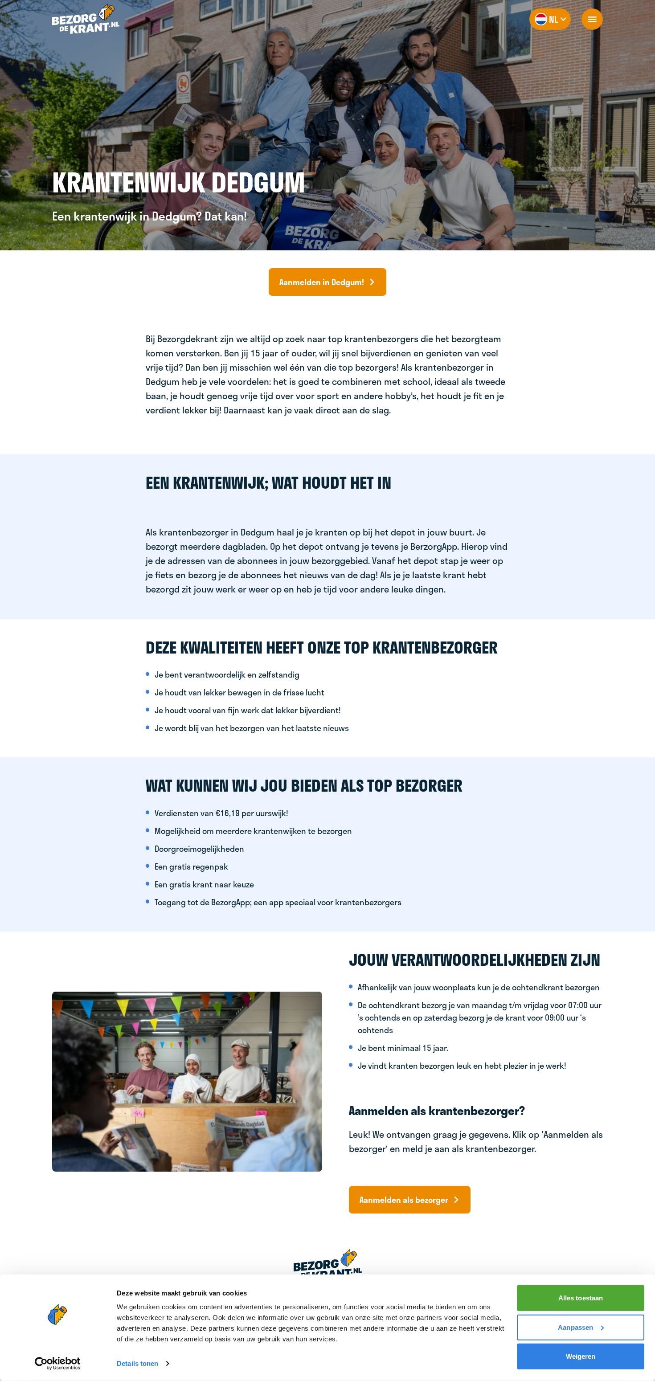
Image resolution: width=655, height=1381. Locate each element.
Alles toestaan (580, 1298)
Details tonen (137, 1363)
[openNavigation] (592, 19)
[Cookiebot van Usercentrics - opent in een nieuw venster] (58, 1363)
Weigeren (581, 1356)
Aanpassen (575, 1327)
